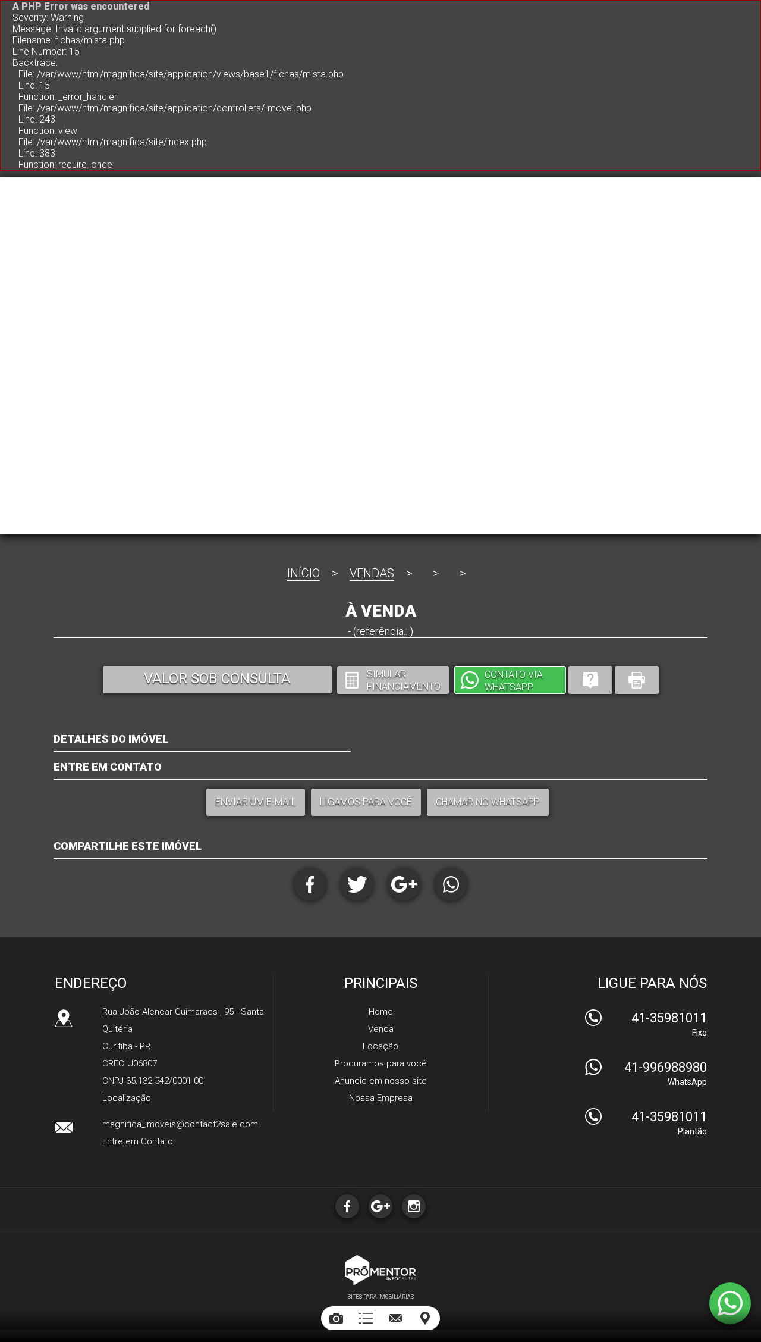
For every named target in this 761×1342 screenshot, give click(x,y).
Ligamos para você (366, 802)
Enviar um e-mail (255, 802)
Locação (380, 1046)
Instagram (414, 1206)
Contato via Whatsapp (514, 681)
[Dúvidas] (590, 680)
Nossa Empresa (381, 1098)
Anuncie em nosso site (381, 1080)
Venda (381, 1029)
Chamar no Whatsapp (488, 802)
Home (381, 1011)
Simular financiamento (404, 680)
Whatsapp (451, 884)
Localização (126, 1098)
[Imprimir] (637, 680)
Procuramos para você (381, 1063)
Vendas (372, 573)
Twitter (357, 884)
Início (303, 573)
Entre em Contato (137, 1141)
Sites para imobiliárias (381, 1297)
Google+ (404, 884)
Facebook (310, 884)
